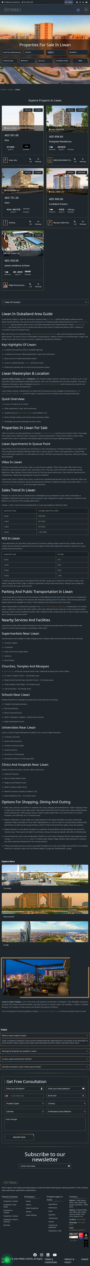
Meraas (29, 1212)
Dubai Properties (32, 1208)
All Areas (7, 1225)
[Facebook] (35, 1255)
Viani (6, 202)
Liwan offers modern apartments (43, 334)
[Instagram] (41, 1255)
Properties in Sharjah (8, 1211)
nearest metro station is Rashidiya (53, 606)
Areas (10, 89)
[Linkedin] (48, 1255)
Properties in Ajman (11, 1216)
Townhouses (53, 1218)
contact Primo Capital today (49, 1011)
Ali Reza (12, 222)
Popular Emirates (10, 1196)
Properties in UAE (55, 1231)
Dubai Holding (31, 1215)
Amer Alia (13, 160)
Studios (51, 1222)
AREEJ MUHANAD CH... (62, 160)
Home (3, 89)
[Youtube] (55, 1255)
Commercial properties (53, 1226)
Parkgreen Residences (60, 141)
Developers (29, 1196)
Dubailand (51, 319)
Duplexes (52, 1215)
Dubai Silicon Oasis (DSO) (50, 384)
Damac (28, 1205)
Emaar (28, 1201)
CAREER (84, 1259)
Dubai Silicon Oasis (25, 413)
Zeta (6, 140)
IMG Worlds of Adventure (20, 839)
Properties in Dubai (11, 1201)
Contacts (73, 1196)
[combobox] (7, 1096)
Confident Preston (58, 204)
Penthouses (53, 1208)
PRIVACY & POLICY (69, 1261)
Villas (50, 1211)
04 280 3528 (80, 1219)
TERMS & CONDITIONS (51, 1261)
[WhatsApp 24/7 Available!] (7, 1259)
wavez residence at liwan (17, 265)
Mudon (27, 363)
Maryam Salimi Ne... (61, 222)
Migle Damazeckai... (17, 285)
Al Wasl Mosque (8, 671)
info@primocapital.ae (77, 1230)
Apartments (53, 1204)
